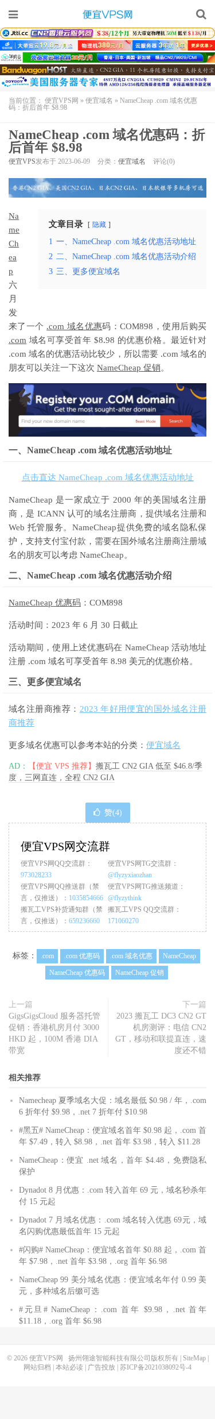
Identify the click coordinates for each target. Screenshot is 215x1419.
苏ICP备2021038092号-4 (155, 1367)
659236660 (84, 921)
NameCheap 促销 (129, 367)
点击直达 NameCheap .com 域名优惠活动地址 (108, 477)
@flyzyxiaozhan (130, 875)
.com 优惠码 (82, 956)
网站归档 (37, 1367)
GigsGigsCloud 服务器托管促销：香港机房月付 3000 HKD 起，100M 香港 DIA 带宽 (54, 1033)
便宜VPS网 (107, 14)
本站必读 (69, 1367)
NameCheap (14, 243)
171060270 (123, 921)
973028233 (36, 875)
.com (17, 340)
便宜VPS (22, 161)
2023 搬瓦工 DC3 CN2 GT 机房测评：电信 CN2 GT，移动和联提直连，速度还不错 (160, 1033)
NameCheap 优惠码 (45, 602)
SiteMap (194, 1358)
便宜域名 (99, 101)
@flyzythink (125, 898)
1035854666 (86, 898)
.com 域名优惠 (74, 326)
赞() (113, 812)
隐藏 (99, 225)
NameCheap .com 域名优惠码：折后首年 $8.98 (107, 141)
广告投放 (101, 1367)
